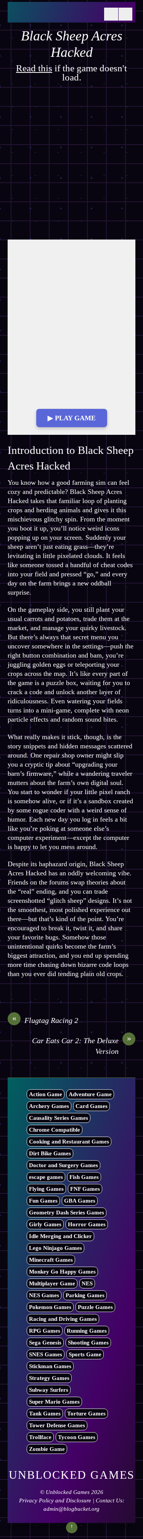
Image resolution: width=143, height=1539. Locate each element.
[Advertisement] (71, 164)
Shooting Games (88, 1343)
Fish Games (84, 1177)
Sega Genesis (45, 1343)
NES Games (44, 1295)
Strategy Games (49, 1378)
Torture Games (86, 1413)
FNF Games (85, 1189)
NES (87, 1283)
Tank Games (45, 1413)
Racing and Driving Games (63, 1319)
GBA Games (79, 1201)
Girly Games (45, 1224)
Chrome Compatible (54, 1130)
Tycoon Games (76, 1437)
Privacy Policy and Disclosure (55, 1500)
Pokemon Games (50, 1307)
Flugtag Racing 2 (45, 1019)
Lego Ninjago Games (55, 1248)
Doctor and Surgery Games (63, 1165)
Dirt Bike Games (50, 1153)
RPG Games (44, 1331)
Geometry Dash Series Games (66, 1212)
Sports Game (85, 1354)
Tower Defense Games (57, 1425)
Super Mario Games (54, 1402)
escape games (46, 1177)
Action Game (45, 1094)
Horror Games (87, 1224)
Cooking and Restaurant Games (69, 1142)
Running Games (87, 1331)
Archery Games (49, 1106)
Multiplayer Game (52, 1283)
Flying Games (46, 1189)
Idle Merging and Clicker (60, 1236)
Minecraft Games (51, 1260)
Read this (34, 68)
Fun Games (43, 1201)
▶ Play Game (72, 418)
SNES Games (45, 1354)
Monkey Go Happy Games (62, 1272)
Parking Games (85, 1295)
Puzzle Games (95, 1307)
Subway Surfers (48, 1390)
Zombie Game (47, 1449)
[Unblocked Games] (54, 14)
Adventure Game (90, 1094)
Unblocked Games (68, 1492)
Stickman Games (50, 1366)
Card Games (92, 1106)
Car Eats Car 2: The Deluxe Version (81, 1045)
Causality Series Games (58, 1118)
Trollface (40, 1437)
